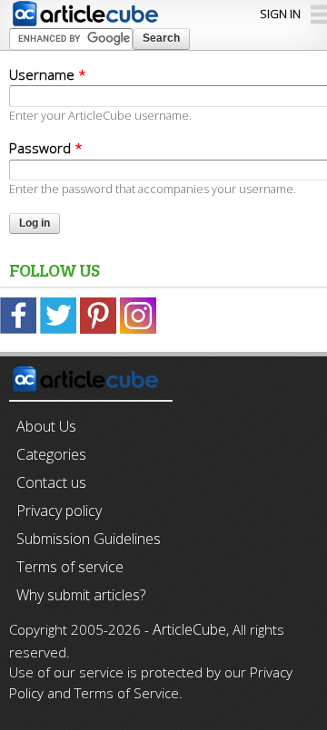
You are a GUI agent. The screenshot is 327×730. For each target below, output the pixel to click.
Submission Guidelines (88, 539)
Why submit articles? (80, 595)
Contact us (51, 482)
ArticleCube (189, 629)
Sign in (280, 13)
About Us (46, 426)
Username (47, 74)
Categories (51, 454)
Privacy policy (59, 511)
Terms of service (70, 567)
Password (46, 148)
